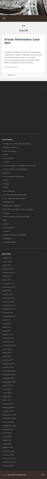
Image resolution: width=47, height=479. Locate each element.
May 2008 (7, 440)
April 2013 (7, 280)
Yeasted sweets (9, 242)
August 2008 (8, 429)
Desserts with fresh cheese (13, 177)
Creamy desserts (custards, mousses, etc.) (19, 166)
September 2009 (9, 382)
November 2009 (9, 375)
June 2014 (7, 262)
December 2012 (9, 287)
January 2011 (8, 342)
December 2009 (9, 371)
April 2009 (7, 400)
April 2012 (7, 291)
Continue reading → (11, 67)
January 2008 (8, 455)
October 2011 (8, 313)
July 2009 (7, 389)
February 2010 (9, 364)
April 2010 (7, 356)
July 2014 (7, 258)
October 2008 (8, 422)
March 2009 (8, 404)
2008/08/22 (11, 75)
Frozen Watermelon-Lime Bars (22, 41)
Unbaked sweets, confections (14, 235)
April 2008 (7, 444)
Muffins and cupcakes (11, 206)
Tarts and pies (8, 228)
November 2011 (9, 309)
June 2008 (7, 437)
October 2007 (8, 466)
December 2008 (9, 415)
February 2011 (9, 338)
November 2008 (9, 418)
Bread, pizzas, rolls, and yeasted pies (17, 144)
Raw (5, 220)
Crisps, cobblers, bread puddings (15, 169)
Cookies (6, 162)
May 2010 (7, 353)
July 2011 (7, 320)
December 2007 (9, 459)
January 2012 (8, 302)
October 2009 (8, 378)
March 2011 (8, 335)
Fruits (5, 187)
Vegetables (7, 238)
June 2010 (7, 349)
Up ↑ (43, 475)
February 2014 (9, 273)
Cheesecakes (8, 158)
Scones (6, 224)
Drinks (5, 180)
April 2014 (7, 265)
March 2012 (8, 294)
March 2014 (8, 269)
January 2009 (8, 411)
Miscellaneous (8, 202)
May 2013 (7, 276)
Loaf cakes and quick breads (14, 198)
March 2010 (8, 360)
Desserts (6, 173)
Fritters (6, 184)
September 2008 (9, 426)
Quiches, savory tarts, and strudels (16, 217)
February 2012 (9, 298)
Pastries (6, 213)
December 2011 (9, 305)
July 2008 (7, 433)
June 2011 (7, 324)
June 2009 (7, 393)
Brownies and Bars (10, 147)
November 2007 (9, 462)
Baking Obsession (23, 5)
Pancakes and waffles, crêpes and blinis (18, 209)
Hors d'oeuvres (9, 191)
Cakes (5, 155)
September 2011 (9, 316)
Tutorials (6, 231)
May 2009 (7, 397)
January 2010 (8, 367)
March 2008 (8, 448)
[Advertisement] (19, 114)
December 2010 (9, 345)
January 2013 (8, 283)
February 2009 (9, 407)
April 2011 (7, 331)
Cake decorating (9, 151)
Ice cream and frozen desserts (15, 195)
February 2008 (9, 451)
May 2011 (7, 327)
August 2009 (8, 386)
